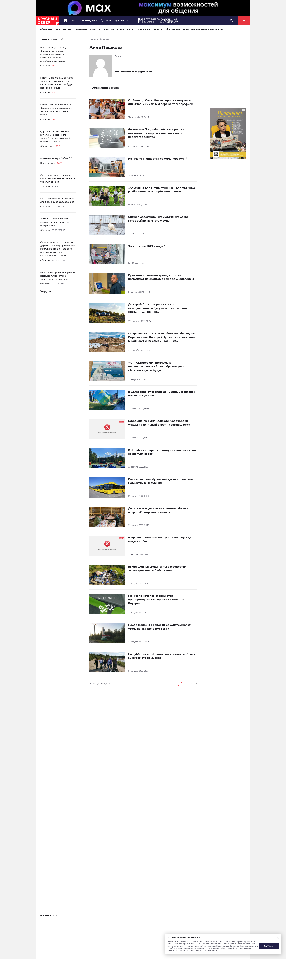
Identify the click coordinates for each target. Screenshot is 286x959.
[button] (180, 684)
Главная (92, 39)
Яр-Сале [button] (119, 20)
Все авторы (104, 39)
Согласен (269, 946)
